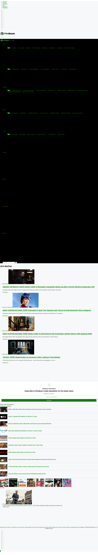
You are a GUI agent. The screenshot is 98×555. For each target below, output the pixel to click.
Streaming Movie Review (28, 90)
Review (4, 109)
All (8, 90)
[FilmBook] (7, 34)
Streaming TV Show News (82, 90)
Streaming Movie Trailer (41, 90)
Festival (4, 179)
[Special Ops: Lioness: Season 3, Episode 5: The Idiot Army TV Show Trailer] (3, 445)
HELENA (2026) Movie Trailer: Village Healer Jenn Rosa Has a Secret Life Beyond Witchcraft (29, 423)
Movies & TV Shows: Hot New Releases (61, 527)
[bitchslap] (4, 483)
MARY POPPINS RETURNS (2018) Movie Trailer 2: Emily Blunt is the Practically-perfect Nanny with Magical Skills (47, 334)
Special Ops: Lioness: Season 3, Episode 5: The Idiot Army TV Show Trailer (25, 445)
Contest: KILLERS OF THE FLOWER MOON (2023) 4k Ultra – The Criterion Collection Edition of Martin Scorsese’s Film (32, 505)
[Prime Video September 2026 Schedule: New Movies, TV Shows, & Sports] (3, 431)
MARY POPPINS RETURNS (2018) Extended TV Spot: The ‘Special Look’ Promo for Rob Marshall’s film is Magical (47, 310)
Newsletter (5, 6)
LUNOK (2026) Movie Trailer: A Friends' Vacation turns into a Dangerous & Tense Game (28, 466)
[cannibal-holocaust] (40, 483)
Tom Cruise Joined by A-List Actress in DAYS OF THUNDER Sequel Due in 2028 (27, 473)
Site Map (2, 527)
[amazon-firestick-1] (22, 483)
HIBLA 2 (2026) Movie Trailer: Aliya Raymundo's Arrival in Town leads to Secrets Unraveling (29, 409)
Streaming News (51, 90)
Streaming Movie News (16, 90)
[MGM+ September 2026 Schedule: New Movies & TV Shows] (3, 438)
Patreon (22, 527)
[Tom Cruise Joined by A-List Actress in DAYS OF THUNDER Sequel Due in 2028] (3, 474)
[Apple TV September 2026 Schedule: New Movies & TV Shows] (3, 416)
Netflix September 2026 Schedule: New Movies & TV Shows (21, 452)
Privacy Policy (8, 527)
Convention (5, 206)
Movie (4, 44)
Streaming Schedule (61, 90)
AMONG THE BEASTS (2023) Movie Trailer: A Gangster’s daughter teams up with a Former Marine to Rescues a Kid (48, 287)
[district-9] (49, 483)
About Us (5, 1)
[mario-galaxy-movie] (67, 483)
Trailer (4, 131)
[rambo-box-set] (58, 483)
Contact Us (5, 4)
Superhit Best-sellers (75, 527)
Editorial (4, 152)
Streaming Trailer (71, 90)
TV (3, 65)
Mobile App (5, 7)
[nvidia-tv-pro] (13, 483)
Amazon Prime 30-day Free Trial (32, 527)
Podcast (4, 233)
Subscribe (49, 400)
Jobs (4, 5)
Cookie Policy (14, 527)
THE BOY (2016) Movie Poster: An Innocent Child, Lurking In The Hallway (31, 357)
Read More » (5, 292)
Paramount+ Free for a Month (45, 527)
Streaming (5, 87)
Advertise (5, 2)
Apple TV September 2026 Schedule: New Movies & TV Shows (22, 416)
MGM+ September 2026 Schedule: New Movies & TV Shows (22, 437)
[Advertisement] (73, 42)
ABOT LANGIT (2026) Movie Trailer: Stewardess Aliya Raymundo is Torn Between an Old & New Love (32, 459)
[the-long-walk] (31, 483)
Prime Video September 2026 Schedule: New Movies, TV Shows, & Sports (25, 430)
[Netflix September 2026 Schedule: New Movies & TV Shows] (3, 452)
